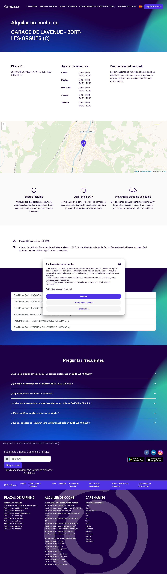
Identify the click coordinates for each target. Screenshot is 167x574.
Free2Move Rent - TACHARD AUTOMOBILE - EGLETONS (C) (42, 321)
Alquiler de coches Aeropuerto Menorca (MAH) (60, 526)
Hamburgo (89, 534)
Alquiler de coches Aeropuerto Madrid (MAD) (60, 505)
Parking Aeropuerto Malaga (13, 516)
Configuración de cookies (120, 485)
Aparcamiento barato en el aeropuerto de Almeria (20, 505)
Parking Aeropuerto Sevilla (13, 526)
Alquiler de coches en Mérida (55, 543)
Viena (87, 521)
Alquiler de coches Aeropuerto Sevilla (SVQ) (59, 531)
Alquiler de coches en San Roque (56, 554)
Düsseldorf (89, 529)
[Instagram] (160, 452)
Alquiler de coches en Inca (54, 546)
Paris (87, 505)
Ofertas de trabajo (73, 485)
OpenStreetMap (146, 171)
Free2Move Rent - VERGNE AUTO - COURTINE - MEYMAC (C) (42, 327)
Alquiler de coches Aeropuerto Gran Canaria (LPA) (62, 529)
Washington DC (90, 511)
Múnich (88, 536)
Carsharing (32, 6)
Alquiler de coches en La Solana (56, 562)
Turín (87, 518)
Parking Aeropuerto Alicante (13, 518)
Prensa (62, 484)
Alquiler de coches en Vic (53, 551)
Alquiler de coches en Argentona (56, 549)
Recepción (8, 443)
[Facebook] (146, 452)
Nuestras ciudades (94, 503)
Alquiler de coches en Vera (54, 541)
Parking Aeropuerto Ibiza (12, 521)
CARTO (163, 171)
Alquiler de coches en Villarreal (55, 559)
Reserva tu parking (13, 503)
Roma (87, 516)
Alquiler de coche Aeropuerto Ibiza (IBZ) (58, 511)
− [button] (4, 128)
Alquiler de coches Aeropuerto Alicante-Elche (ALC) (62, 523)
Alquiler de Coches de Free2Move (60, 538)
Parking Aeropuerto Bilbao (13, 529)
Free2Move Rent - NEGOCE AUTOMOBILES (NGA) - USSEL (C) (42, 314)
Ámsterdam (89, 542)
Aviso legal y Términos (34, 485)
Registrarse (13, 465)
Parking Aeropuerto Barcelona (14, 511)
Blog (54, 484)
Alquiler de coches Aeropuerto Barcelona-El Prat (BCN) (63, 508)
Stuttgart (88, 539)
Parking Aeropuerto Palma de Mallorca (17, 513)
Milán (87, 513)
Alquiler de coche (48, 6)
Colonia (88, 526)
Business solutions (127, 6)
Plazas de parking (68, 6)
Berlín (87, 523)
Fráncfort (88, 531)
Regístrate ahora (153, 6)
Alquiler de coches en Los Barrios (56, 556)
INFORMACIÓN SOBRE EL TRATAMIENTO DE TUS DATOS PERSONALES (29, 471)
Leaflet (136, 171)
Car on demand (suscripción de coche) (97, 6)
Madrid (87, 508)
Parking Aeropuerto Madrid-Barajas (16, 508)
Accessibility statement (144, 485)
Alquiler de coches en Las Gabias (56, 564)
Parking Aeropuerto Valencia (13, 523)
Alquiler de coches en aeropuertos (61, 503)
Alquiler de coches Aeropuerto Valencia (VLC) (60, 534)
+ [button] (4, 124)
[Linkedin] (153, 452)
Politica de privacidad (94, 485)
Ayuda (23, 484)
